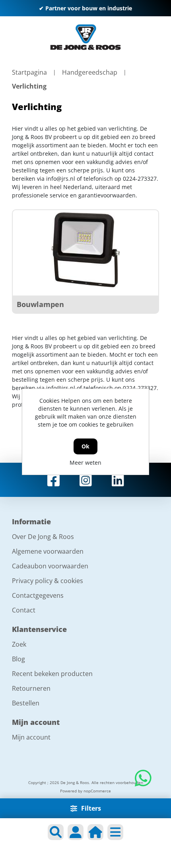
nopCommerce (97, 791)
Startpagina (29, 72)
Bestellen (25, 703)
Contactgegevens (38, 595)
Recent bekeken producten (52, 673)
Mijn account (31, 737)
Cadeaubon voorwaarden (50, 566)
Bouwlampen (40, 304)
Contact (23, 610)
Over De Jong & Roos (43, 536)
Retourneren (31, 688)
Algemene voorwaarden (48, 551)
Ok (85, 446)
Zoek (19, 644)
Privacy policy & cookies (47, 580)
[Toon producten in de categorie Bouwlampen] (85, 250)
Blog (18, 659)
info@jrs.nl (60, 178)
